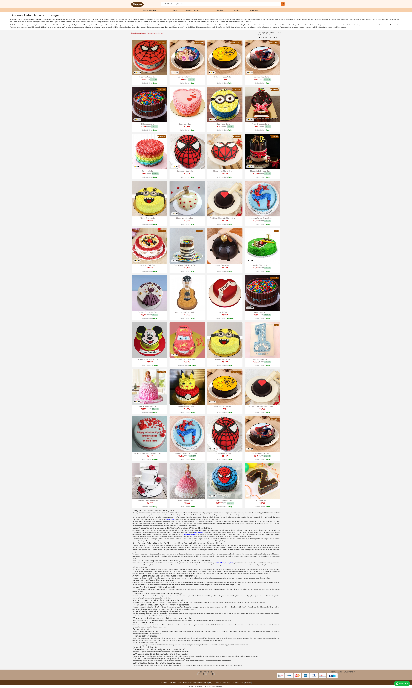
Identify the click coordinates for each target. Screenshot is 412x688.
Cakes (175, 10)
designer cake (169, 519)
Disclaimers (218, 683)
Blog (211, 683)
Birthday (236, 10)
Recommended (264, 35)
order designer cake (190, 534)
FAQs (206, 683)
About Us (164, 683)
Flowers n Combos (149, 10)
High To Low (273, 37)
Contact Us (172, 683)
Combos (220, 10)
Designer (138, 33)
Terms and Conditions (195, 683)
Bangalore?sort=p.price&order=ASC (152, 33)
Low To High (263, 37)
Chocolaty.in (198, 532)
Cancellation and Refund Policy (233, 683)
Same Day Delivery (192, 10)
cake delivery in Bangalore (224, 563)
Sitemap (248, 683)
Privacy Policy (182, 683)
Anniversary (254, 10)
